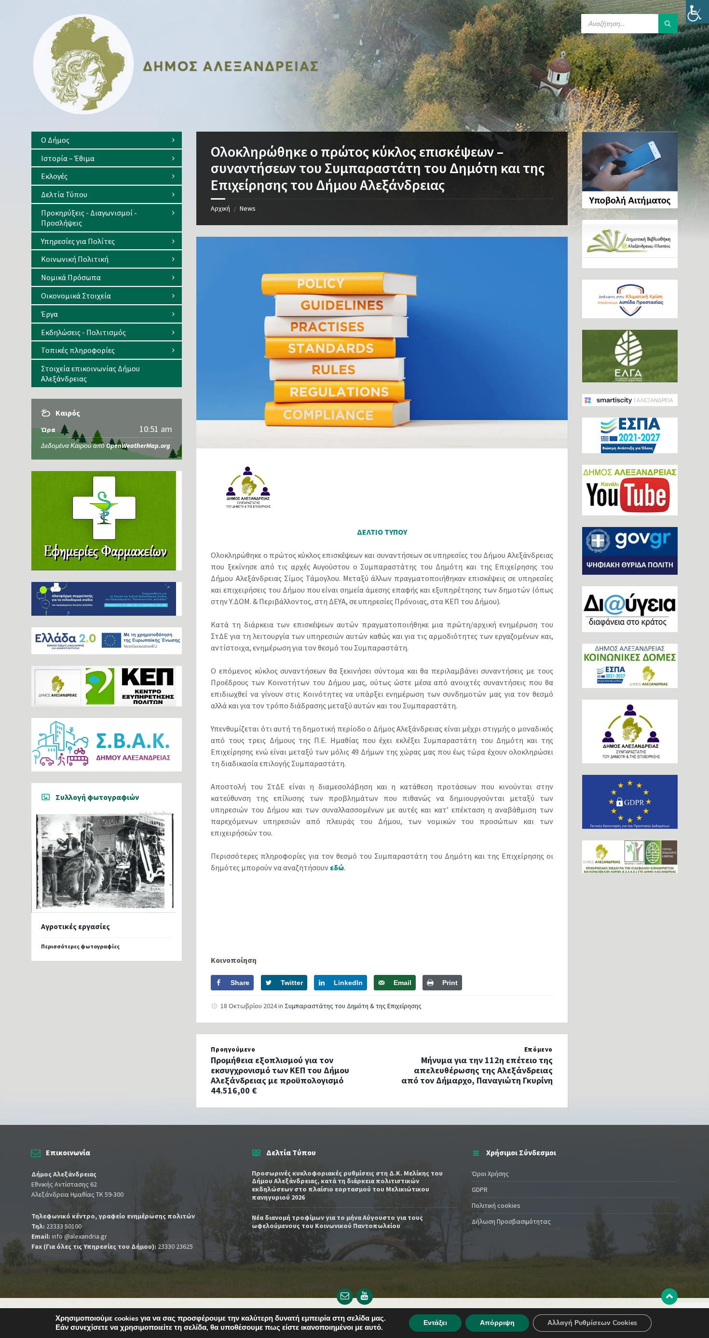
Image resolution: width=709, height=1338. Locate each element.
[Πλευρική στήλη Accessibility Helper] (697, 11)
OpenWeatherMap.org (138, 445)
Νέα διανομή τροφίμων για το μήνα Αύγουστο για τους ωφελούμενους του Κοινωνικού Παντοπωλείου (337, 1221)
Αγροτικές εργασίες (75, 926)
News (248, 208)
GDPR (480, 1189)
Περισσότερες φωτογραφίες (80, 946)
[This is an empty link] (669, 1296)
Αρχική (220, 208)
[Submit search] (668, 23)
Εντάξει (435, 1322)
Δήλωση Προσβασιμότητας (511, 1221)
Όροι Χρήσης (490, 1173)
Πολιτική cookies (496, 1205)
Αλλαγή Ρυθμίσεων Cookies (592, 1322)
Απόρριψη (497, 1322)
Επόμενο (538, 1049)
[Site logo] (176, 112)
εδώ (337, 867)
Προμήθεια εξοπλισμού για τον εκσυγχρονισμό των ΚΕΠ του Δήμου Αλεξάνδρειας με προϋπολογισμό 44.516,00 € (280, 1074)
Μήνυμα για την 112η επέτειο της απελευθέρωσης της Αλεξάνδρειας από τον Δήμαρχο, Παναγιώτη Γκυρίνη (477, 1070)
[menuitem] (106, 140)
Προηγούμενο (233, 1049)
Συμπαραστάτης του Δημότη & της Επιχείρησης (353, 1005)
